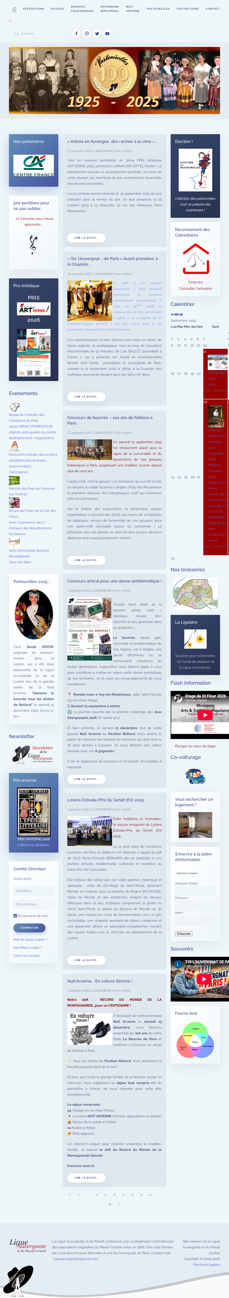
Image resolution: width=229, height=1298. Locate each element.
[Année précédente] (172, 315)
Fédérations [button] (33, 8)
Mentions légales (207, 1265)
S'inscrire (195, 282)
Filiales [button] (57, 8)
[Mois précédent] (175, 315)
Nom (180, 913)
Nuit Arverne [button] (133, 9)
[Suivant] (119, 1204)
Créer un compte (26, 956)
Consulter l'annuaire (195, 288)
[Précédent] (69, 1194)
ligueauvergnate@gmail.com (76, 1259)
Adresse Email (187, 883)
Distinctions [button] (188, 8)
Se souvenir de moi (32, 916)
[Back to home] (10, 21)
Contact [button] (213, 8)
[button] (14, 9)
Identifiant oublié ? (27, 948)
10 (150, 1194)
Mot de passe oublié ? (30, 940)
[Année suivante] (178, 315)
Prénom (182, 898)
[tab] (81, 108)
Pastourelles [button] (158, 8)
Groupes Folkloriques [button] (82, 9)
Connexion (29, 927)
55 (110, 1204)
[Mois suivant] (181, 315)
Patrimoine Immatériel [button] (110, 9)
